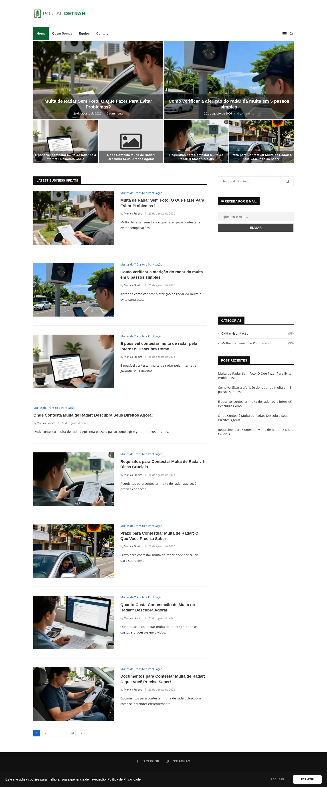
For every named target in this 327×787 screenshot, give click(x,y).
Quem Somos (62, 33)
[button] (41, 102)
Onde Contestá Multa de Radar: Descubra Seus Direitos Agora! (93, 415)
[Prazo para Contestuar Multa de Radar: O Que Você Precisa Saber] (261, 141)
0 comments (115, 113)
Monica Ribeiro (133, 213)
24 (72, 733)
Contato (102, 33)
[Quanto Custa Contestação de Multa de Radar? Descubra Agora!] (73, 622)
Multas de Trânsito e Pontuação (257, 343)
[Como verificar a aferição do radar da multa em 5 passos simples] (229, 80)
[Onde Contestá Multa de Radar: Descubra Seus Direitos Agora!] (131, 141)
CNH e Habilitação (257, 333)
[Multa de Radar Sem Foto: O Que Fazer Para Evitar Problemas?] (98, 80)
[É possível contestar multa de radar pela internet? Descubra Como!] (65, 141)
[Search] (291, 33)
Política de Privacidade (124, 779)
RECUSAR (277, 779)
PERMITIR (307, 779)
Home (41, 33)
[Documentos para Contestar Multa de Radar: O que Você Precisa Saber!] (73, 694)
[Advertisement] (256, 274)
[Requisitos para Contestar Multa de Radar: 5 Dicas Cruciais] (196, 141)
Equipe (84, 33)
